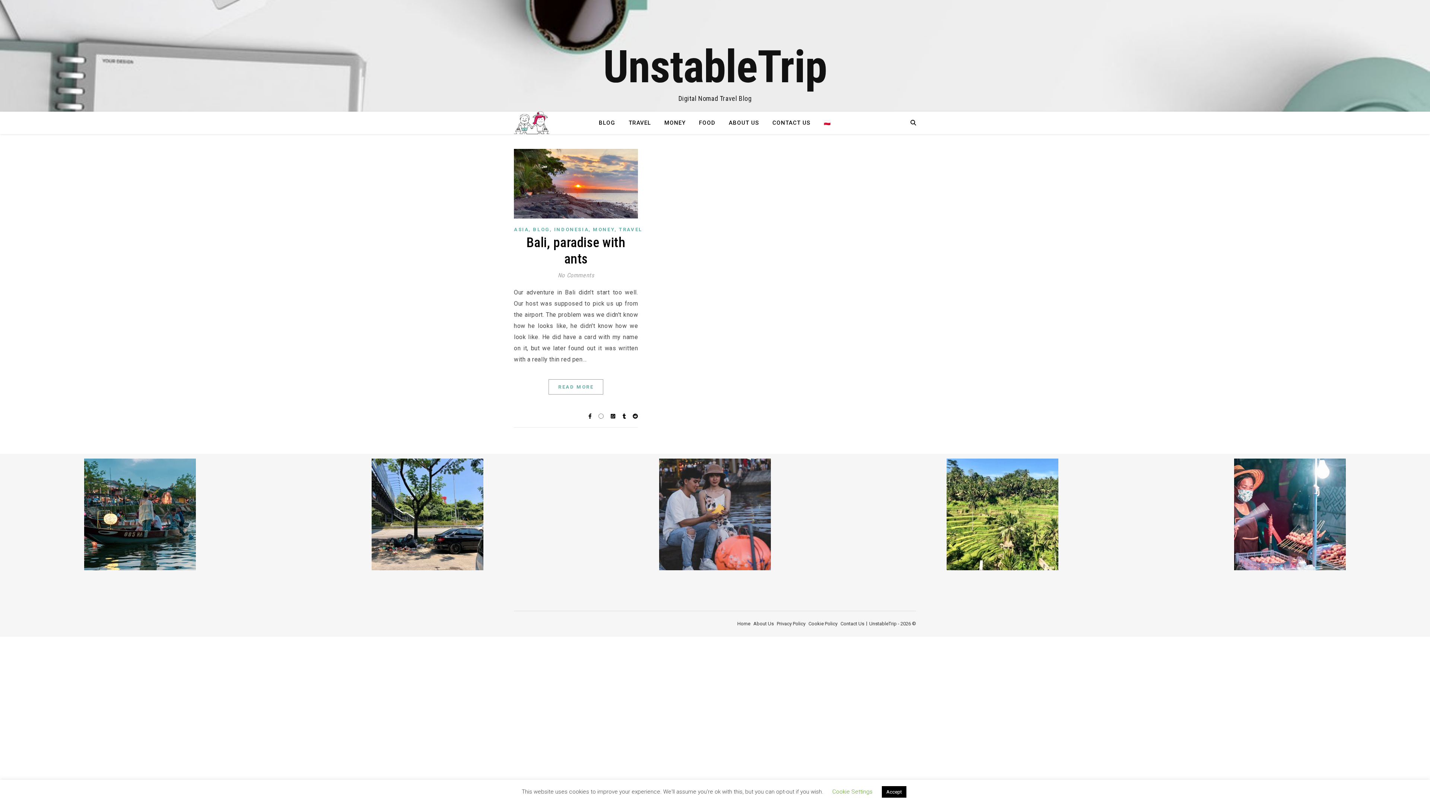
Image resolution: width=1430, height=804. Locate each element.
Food (707, 122)
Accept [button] (894, 792)
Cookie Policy (823, 623)
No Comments (576, 275)
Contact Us (791, 122)
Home (743, 623)
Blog (607, 122)
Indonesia (571, 229)
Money (675, 122)
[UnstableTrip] (715, 56)
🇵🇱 (827, 122)
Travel (640, 122)
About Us (744, 122)
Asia (521, 229)
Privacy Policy (791, 623)
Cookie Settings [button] (852, 791)
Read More (576, 387)
